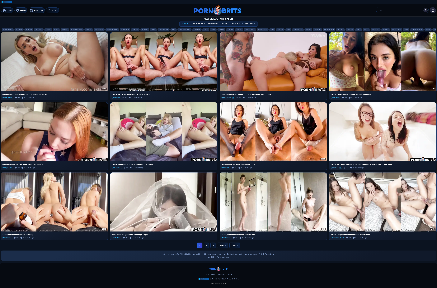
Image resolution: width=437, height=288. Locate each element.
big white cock (163, 29)
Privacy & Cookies (233, 279)
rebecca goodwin (184, 29)
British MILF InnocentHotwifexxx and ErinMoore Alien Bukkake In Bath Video (361, 164)
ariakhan (385, 29)
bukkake (135, 29)
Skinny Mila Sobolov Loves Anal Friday (17, 234)
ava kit (366, 29)
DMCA (212, 279)
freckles (239, 29)
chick (406, 29)
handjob (64, 29)
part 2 (358, 29)
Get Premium (7, 2)
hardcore (350, 29)
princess (280, 29)
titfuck (213, 29)
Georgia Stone (7, 168)
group (153, 29)
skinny (428, 29)
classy (56, 29)
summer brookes (112, 29)
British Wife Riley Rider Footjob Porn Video (238, 164)
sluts (272, 29)
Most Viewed (198, 24)
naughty (230, 29)
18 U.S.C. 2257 (220, 279)
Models (54, 10)
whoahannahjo (329, 29)
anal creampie (249, 29)
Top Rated (212, 24)
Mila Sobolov (117, 168)
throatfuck (197, 29)
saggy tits (317, 29)
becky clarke (99, 29)
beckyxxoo (375, 29)
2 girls (206, 29)
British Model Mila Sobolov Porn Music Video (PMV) (132, 164)
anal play (29, 29)
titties (173, 29)
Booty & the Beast (338, 238)
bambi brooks (298, 29)
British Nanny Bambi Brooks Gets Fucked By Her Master (24, 94)
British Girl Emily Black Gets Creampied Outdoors (351, 94)
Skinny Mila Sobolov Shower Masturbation (238, 234)
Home (9, 10)
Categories (38, 10)
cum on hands (7, 29)
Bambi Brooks (8, 97)
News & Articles (221, 274)
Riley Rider (116, 97)
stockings (19, 29)
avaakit (308, 29)
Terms (230, 274)
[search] (425, 10)
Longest (224, 24)
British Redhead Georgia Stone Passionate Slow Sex (23, 164)
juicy (288, 29)
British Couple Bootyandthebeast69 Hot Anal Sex (350, 234)
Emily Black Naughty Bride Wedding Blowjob (130, 234)
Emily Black (336, 97)
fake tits (221, 29)
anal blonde (125, 29)
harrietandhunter (417, 29)
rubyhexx (145, 29)
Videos (23, 10)
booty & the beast (76, 29)
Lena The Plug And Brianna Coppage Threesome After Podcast (246, 94)
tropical (48, 29)
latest (186, 24)
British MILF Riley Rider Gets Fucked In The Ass (131, 94)
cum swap (39, 29)
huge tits (88, 29)
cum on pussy (262, 29)
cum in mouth (396, 29)
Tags (207, 274)
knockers (340, 29)
